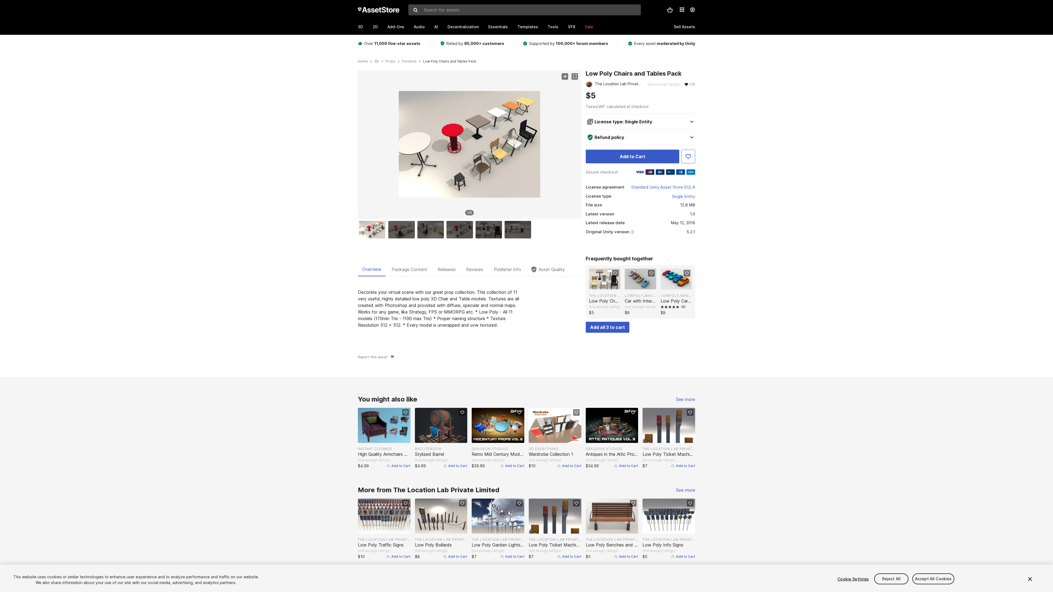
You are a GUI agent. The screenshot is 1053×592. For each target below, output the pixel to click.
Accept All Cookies (933, 579)
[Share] (565, 76)
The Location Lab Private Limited (604, 296)
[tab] (372, 269)
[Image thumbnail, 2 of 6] (402, 229)
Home (363, 61)
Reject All (891, 579)
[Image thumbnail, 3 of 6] (431, 229)
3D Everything (543, 449)
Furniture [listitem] (409, 61)
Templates (527, 26)
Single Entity (683, 196)
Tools (553, 26)
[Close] (1030, 579)
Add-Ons (395, 26)
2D (375, 26)
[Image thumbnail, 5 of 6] (490, 229)
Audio (419, 26)
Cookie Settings (853, 579)
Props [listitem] (390, 61)
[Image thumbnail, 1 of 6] (373, 229)
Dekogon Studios (490, 449)
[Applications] (682, 9)
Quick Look (607, 285)
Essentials (498, 26)
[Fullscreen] (574, 76)
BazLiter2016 (428, 449)
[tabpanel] (469, 308)
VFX (571, 26)
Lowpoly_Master (640, 296)
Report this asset (372, 357)
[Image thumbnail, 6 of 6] (519, 229)
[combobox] (524, 9)
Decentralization (463, 26)
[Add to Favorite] (688, 156)
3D (360, 26)
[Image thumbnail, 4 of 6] (460, 229)
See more (685, 399)
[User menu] (692, 10)
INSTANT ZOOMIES (375, 449)
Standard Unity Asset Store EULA (663, 187)
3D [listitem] (376, 61)
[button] (670, 10)
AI (436, 26)
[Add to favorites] (615, 273)
